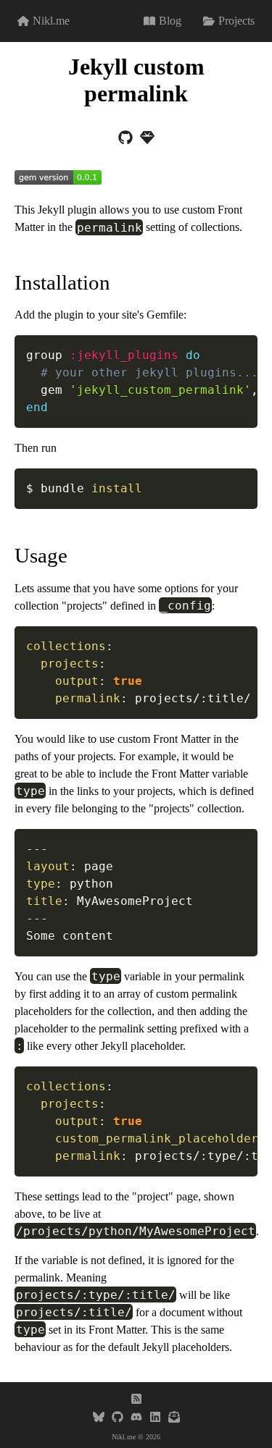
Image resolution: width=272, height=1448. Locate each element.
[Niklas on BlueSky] (98, 1418)
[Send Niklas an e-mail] (174, 1418)
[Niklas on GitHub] (117, 1418)
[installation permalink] (7, 283)
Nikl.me (51, 20)
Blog (170, 20)
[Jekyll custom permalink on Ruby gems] (147, 139)
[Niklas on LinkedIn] (155, 1418)
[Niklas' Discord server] (136, 1418)
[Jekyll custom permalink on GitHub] (125, 139)
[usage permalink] (7, 556)
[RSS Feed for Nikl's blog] (136, 1400)
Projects (236, 20)
